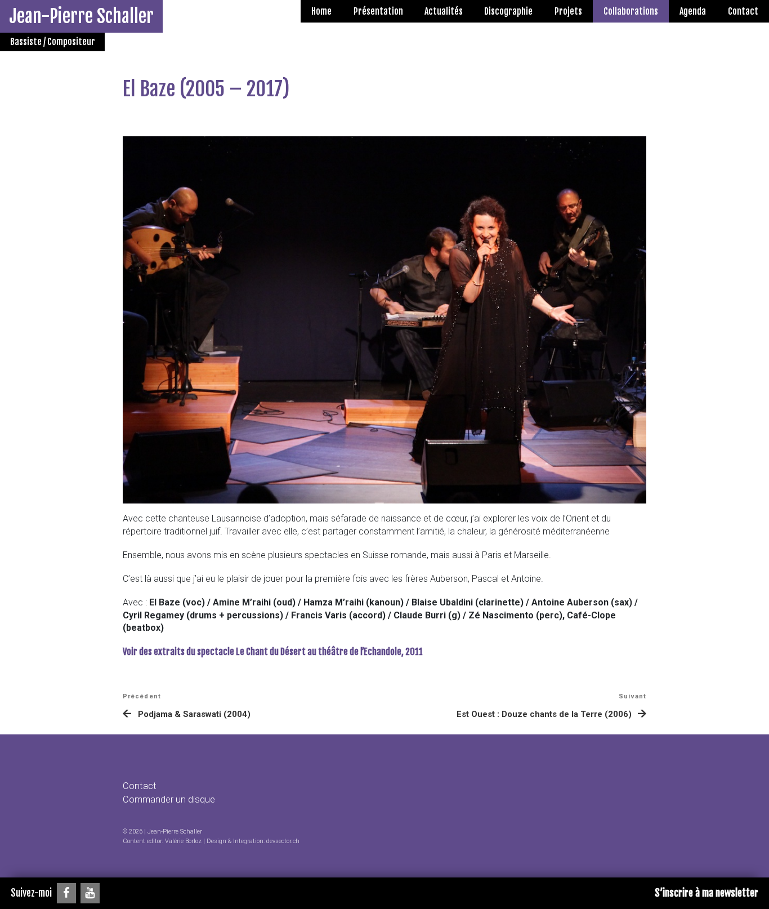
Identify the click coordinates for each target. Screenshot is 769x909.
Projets (568, 11)
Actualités (443, 11)
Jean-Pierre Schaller (81, 16)
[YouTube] (90, 893)
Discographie (508, 11)
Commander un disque (169, 799)
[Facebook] (66, 893)
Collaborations (630, 11)
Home (321, 11)
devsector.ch (282, 841)
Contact (743, 11)
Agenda (692, 11)
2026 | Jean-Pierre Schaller (165, 831)
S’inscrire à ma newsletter (706, 892)
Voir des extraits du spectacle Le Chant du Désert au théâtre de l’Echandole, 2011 (273, 651)
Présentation (378, 11)
